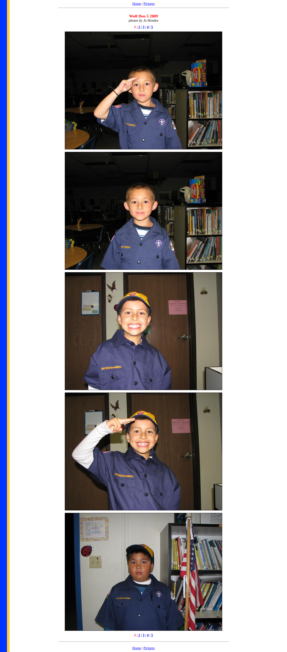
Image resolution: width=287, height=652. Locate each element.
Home (136, 4)
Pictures (149, 4)
